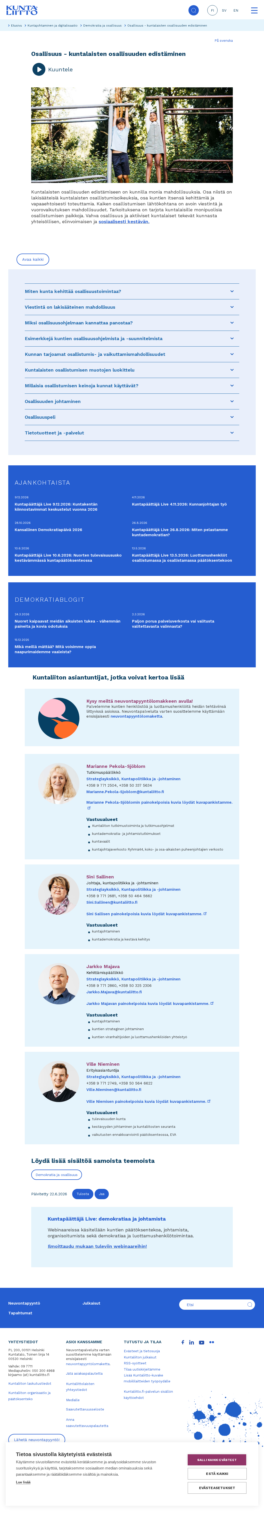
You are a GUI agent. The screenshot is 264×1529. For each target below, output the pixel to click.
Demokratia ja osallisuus (102, 25)
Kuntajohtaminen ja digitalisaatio (53, 25)
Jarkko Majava (103, 966)
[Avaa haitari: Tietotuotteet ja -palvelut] (232, 433)
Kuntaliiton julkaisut (140, 1357)
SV (224, 10)
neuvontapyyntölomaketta (136, 716)
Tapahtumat (20, 1313)
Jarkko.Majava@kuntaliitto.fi (114, 992)
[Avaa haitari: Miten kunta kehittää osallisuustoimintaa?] (232, 291)
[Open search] (193, 10)
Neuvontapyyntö (24, 1303)
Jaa (101, 1194)
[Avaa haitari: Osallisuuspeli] (232, 417)
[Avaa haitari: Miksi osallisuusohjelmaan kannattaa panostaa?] (232, 323)
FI (212, 10)
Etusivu (16, 25)
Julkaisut (91, 1303)
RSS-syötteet (135, 1363)
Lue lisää (23, 1482)
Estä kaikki (217, 1474)
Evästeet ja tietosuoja (142, 1351)
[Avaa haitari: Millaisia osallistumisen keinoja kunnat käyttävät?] (232, 385)
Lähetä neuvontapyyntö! (37, 1440)
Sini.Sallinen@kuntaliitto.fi (111, 902)
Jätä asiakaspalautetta (84, 1373)
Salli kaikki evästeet (217, 1460)
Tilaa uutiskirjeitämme (142, 1369)
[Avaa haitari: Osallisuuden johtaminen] (232, 401)
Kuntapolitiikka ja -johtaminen (150, 779)
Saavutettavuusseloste (85, 1409)
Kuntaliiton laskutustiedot (29, 1383)
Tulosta (83, 1194)
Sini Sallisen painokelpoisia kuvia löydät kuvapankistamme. (147, 914)
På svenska (223, 41)
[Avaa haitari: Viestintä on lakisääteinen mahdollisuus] (232, 307)
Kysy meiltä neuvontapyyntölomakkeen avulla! (139, 701)
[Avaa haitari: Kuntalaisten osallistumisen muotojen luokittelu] (232, 370)
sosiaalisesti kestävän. (124, 221)
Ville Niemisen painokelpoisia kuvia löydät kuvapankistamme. (148, 1101)
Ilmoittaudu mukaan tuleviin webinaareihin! (97, 1246)
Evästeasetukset (217, 1488)
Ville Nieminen (103, 1064)
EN (235, 10)
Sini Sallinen (100, 876)
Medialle (73, 1400)
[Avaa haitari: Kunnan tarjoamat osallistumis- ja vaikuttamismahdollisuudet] (232, 354)
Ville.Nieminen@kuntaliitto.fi (113, 1089)
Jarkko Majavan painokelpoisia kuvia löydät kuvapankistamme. (150, 1003)
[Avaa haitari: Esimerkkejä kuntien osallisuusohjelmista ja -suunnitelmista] (232, 338)
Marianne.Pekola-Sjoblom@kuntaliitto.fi (125, 791)
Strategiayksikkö (102, 779)
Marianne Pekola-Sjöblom (115, 766)
